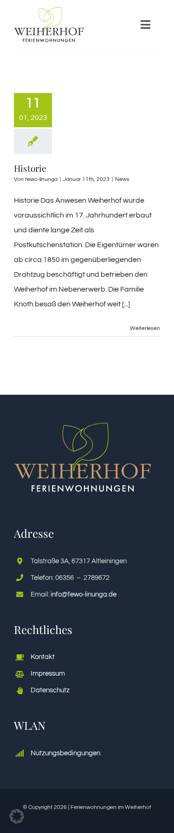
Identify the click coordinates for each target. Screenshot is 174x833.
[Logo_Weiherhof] (49, 10)
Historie (30, 168)
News (122, 179)
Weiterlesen (145, 328)
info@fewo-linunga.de (83, 594)
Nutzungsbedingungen (65, 753)
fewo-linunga (41, 179)
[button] (16, 816)
